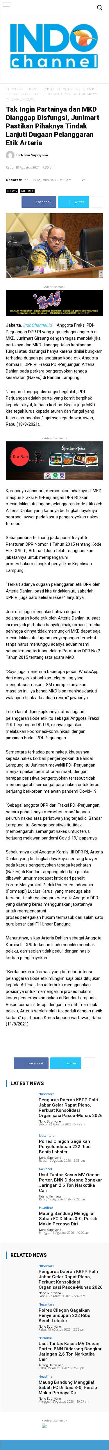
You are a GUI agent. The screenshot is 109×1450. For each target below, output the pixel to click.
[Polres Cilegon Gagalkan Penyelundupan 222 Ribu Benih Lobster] (20, 1145)
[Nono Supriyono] (11, 155)
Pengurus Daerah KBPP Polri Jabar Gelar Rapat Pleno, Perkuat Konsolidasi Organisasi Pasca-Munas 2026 (71, 1107)
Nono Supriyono (34, 155)
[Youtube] (98, 79)
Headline (46, 1207)
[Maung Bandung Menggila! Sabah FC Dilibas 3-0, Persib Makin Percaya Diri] (20, 1217)
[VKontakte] (88, 1445)
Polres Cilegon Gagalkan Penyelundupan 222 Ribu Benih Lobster (65, 1146)
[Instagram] (80, 79)
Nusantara (46, 1093)
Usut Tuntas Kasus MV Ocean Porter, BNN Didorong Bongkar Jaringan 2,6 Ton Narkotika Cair (70, 1182)
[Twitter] (89, 79)
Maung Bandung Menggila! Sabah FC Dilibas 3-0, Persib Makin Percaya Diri (68, 1219)
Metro (27, 191)
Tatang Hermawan (51, 1196)
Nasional (45, 1168)
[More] (97, 202)
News (32, 89)
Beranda (14, 89)
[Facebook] (71, 79)
